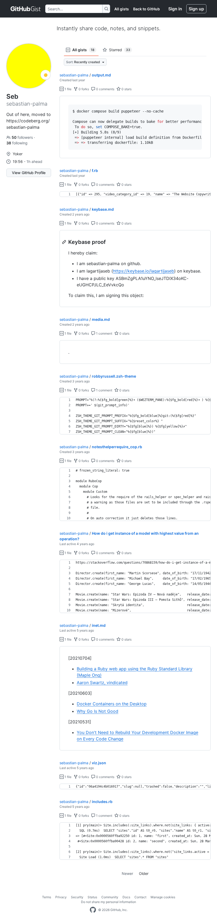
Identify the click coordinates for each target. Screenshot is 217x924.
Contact (140, 897)
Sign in (175, 8)
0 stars (126, 89)
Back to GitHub (146, 9)
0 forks (83, 89)
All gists (121, 9)
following (17, 143)
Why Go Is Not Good (97, 711)
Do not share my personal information (108, 902)
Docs (126, 897)
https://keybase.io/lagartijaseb (143, 271)
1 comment (103, 333)
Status (92, 897)
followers (23, 137)
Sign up (196, 8)
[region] (135, 127)
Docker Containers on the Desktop (112, 703)
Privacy (61, 897)
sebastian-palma (74, 75)
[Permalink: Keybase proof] (64, 242)
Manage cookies (163, 897)
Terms (46, 897)
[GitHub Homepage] (93, 909)
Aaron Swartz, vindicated (102, 682)
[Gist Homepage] (26, 9)
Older (143, 873)
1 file (67, 89)
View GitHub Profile (29, 172)
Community (109, 897)
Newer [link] (127, 873)
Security (77, 897)
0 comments (104, 89)
